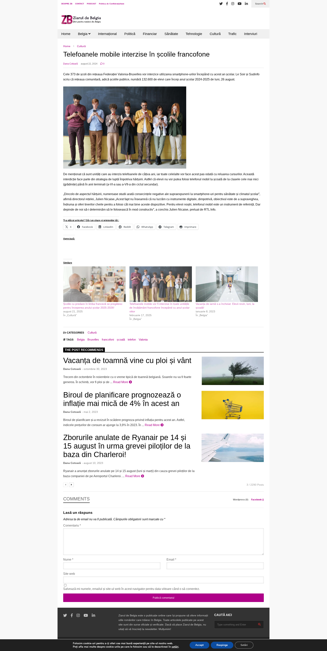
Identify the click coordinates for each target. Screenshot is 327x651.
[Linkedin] (246, 4)
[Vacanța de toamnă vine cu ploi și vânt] (233, 371)
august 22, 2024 (89, 63)
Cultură (215, 34)
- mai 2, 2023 (90, 411)
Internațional (107, 34)
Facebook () (257, 499)
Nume (68, 559)
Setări (244, 645)
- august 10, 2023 (92, 462)
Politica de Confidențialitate (111, 4)
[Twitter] (221, 4)
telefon (132, 339)
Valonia (143, 339)
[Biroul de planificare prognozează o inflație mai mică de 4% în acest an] (233, 405)
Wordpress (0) (241, 499)
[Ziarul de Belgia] (81, 20)
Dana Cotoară (70, 63)
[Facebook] (227, 4)
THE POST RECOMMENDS (84, 350)
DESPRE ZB (66, 4)
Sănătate (171, 34)
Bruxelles (93, 339)
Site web (69, 573)
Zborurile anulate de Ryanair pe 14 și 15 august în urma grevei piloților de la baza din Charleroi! (126, 446)
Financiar (150, 34)
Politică (129, 34)
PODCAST (91, 4)
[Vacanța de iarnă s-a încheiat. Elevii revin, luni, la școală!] (227, 284)
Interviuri (250, 34)
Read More (121, 382)
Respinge (222, 645)
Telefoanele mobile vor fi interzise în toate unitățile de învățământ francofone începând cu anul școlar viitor (159, 307)
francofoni (108, 339)
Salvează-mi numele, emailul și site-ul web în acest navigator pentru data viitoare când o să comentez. (131, 588)
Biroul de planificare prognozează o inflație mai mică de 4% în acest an (122, 399)
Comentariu (72, 525)
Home (65, 34)
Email (171, 559)
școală (121, 339)
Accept (199, 645)
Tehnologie (194, 34)
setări (175, 647)
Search (259, 3)
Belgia (83, 34)
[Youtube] (239, 4)
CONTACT (79, 4)
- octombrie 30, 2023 (94, 368)
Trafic (232, 34)
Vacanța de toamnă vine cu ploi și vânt (127, 360)
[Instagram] (232, 4)
